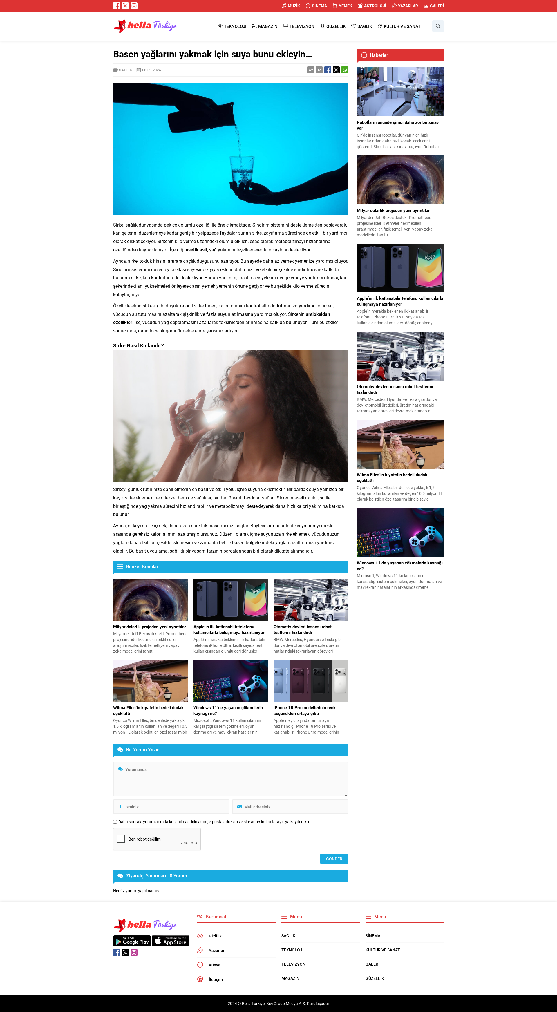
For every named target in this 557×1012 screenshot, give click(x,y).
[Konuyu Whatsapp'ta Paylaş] (344, 69)
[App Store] (170, 943)
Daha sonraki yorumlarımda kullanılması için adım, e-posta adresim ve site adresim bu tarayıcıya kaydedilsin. (215, 822)
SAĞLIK (125, 70)
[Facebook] (116, 5)
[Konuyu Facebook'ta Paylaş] (327, 69)
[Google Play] (132, 943)
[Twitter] (125, 5)
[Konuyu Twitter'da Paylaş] (336, 69)
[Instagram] (134, 5)
